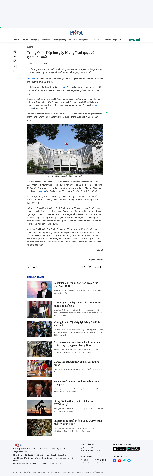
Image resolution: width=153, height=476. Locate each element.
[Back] (15, 71)
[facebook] (15, 47)
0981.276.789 (31, 463)
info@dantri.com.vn (55, 463)
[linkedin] (15, 56)
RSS (82, 468)
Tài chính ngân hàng (59, 40)
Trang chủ (16, 40)
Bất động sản (84, 40)
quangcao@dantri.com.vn (92, 450)
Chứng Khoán (72, 40)
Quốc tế (108, 40)
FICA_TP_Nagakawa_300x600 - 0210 (122, 47)
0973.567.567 (85, 462)
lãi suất (62, 87)
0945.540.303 (88, 448)
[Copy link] (15, 61)
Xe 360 (92, 40)
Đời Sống (100, 40)
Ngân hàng (32, 79)
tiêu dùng (40, 191)
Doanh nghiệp (34, 40)
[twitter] (15, 52)
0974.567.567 (99, 462)
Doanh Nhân (45, 40)
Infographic (116, 40)
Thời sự (25, 40)
